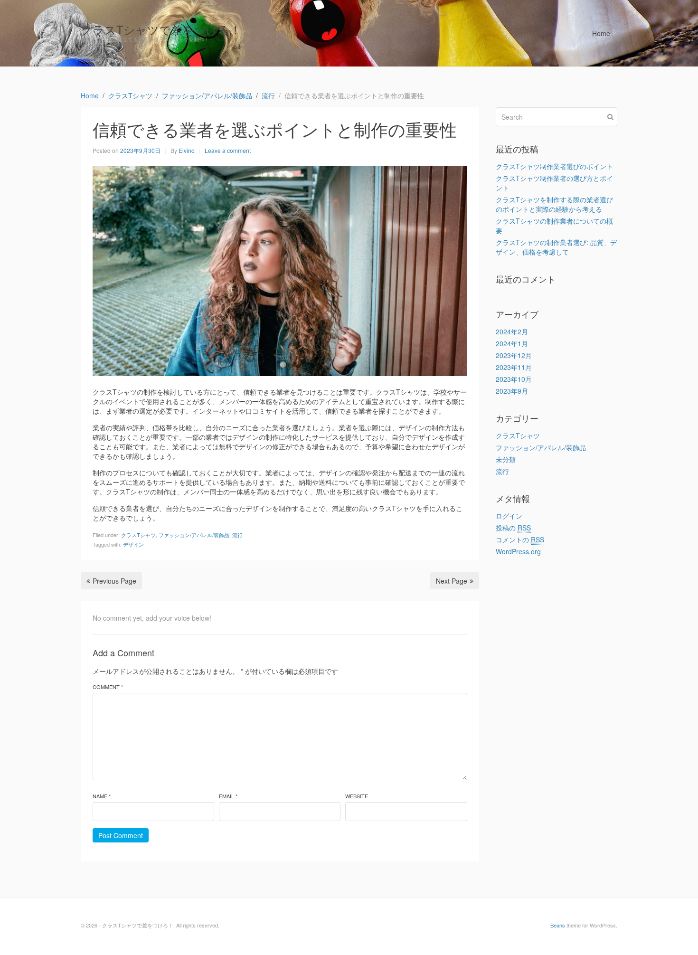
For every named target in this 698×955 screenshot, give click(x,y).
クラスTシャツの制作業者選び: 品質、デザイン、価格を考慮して (556, 246)
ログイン (509, 515)
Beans (557, 925)
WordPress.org (518, 551)
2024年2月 (512, 331)
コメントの (520, 539)
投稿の (513, 527)
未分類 (506, 459)
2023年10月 (514, 379)
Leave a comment (228, 150)
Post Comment (120, 835)
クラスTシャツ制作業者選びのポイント (554, 166)
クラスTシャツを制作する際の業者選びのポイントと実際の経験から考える (554, 204)
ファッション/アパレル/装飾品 (194, 535)
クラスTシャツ (138, 535)
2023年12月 (514, 355)
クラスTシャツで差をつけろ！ (161, 29)
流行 (237, 535)
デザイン (133, 544)
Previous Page (114, 581)
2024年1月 (512, 343)
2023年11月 (514, 367)
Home (601, 33)
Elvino (187, 150)
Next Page (451, 581)
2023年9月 (512, 391)
